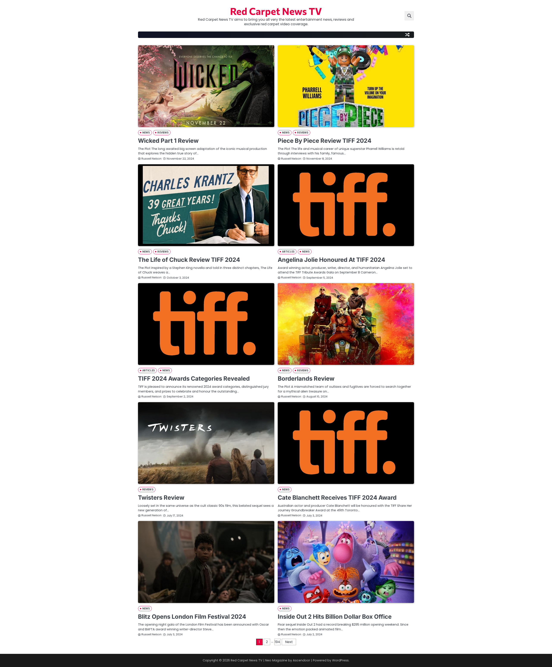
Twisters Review (161, 497)
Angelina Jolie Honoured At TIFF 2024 (331, 259)
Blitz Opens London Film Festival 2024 (192, 616)
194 (277, 641)
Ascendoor (301, 660)
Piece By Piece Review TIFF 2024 (324, 140)
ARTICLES (288, 251)
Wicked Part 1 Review (168, 140)
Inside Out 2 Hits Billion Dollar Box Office (335, 616)
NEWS (146, 132)
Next (289, 641)
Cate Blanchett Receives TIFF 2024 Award (337, 497)
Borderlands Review (306, 378)
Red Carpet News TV (276, 11)
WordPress (340, 660)
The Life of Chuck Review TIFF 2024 (189, 259)
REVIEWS (163, 132)
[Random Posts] (407, 34)
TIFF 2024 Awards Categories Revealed (194, 378)
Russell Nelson (151, 158)
